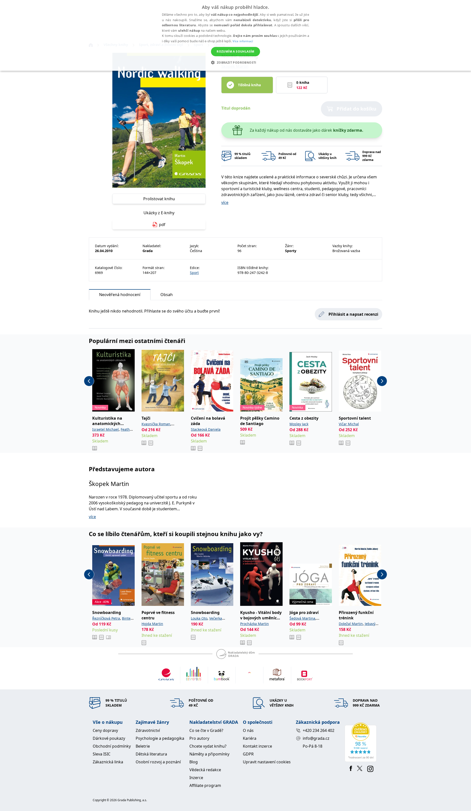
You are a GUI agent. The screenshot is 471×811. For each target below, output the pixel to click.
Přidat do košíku (356, 108)
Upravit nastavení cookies (267, 762)
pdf (162, 224)
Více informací (243, 41)
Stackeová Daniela (206, 429)
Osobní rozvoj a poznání (158, 762)
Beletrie (143, 746)
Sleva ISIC (101, 754)
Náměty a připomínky (209, 754)
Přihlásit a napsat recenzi (353, 314)
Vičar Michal (349, 424)
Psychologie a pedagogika (160, 738)
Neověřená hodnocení (119, 294)
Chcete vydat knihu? (207, 746)
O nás (248, 730)
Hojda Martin (152, 623)
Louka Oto (199, 618)
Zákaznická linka (108, 762)
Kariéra (249, 738)
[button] (235, 62)
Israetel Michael (105, 429)
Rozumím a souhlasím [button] (235, 51)
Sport (194, 272)
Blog (193, 762)
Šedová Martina (302, 618)
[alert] (235, 35)
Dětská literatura (151, 754)
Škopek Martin (109, 484)
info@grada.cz (316, 738)
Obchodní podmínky (112, 746)
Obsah (166, 294)
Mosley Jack (298, 424)
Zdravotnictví (148, 730)
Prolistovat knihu (159, 198)
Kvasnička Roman (156, 424)
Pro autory (199, 738)
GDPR (248, 754)
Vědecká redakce (205, 769)
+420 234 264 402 (318, 730)
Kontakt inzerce (257, 746)
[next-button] (382, 381)
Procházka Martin (254, 623)
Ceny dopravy (105, 730)
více (224, 202)
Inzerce (196, 777)
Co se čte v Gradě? (206, 730)
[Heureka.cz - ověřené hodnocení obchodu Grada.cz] (361, 742)
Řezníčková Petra (106, 618)
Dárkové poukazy (109, 738)
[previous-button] (89, 381)
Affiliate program (205, 785)
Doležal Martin (351, 623)
